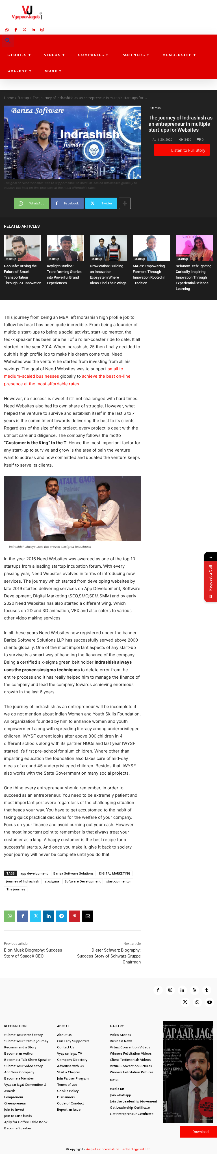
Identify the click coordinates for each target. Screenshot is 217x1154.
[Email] (87, 916)
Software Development (83, 881)
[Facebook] (16, 29)
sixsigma (52, 881)
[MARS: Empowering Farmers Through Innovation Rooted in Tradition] (151, 248)
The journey (15, 889)
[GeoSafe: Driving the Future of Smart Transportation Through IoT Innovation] (22, 248)
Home (9, 97)
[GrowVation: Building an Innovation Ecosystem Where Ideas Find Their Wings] (108, 248)
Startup (23, 97)
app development (34, 873)
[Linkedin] (33, 29)
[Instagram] (42, 29)
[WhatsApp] (7, 29)
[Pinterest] (74, 916)
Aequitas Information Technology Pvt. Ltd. (119, 1149)
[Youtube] (209, 1002)
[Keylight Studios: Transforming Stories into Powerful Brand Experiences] (65, 248)
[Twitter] (24, 29)
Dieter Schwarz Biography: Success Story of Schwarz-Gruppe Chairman (109, 956)
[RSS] (194, 990)
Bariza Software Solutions (73, 873)
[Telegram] (61, 916)
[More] (125, 203)
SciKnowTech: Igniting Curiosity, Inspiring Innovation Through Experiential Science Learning (193, 277)
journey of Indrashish (22, 881)
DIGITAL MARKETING (114, 873)
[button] (8, 41)
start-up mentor (118, 881)
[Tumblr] (206, 990)
